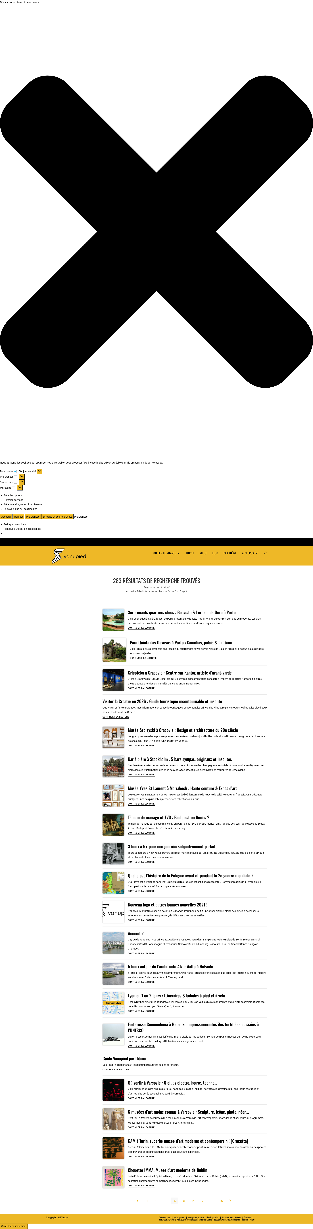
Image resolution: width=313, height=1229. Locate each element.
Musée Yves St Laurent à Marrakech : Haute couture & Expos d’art (182, 788)
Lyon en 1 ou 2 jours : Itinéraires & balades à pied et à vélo (176, 995)
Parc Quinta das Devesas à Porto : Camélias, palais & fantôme (181, 642)
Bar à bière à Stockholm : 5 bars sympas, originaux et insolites (180, 759)
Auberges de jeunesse (196, 1217)
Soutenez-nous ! (165, 1217)
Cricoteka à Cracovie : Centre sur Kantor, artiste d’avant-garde (180, 672)
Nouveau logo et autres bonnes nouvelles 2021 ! (167, 904)
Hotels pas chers (212, 1217)
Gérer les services (13, 499)
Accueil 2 (136, 933)
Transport (247, 1217)
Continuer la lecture (141, 628)
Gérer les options (13, 495)
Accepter (6, 516)
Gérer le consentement (13, 1226)
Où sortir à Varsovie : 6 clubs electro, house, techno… (172, 1082)
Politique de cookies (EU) (187, 1219)
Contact (238, 1217)
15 (221, 1201)
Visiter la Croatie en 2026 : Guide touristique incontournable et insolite (162, 701)
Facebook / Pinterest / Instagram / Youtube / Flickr (234, 1219)
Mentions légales (205, 1219)
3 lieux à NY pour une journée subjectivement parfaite (173, 846)
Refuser (18, 516)
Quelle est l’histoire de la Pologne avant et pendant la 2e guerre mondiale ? (191, 875)
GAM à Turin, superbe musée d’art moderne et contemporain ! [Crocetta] (188, 1141)
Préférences (32, 516)
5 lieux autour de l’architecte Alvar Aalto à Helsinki (170, 966)
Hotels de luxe (227, 1217)
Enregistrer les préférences (57, 516)
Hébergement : (179, 1217)
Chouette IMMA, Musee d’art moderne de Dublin (167, 1170)
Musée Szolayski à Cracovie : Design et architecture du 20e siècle (183, 730)
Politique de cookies (15, 524)
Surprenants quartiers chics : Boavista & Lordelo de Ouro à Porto (182, 612)
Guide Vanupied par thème (124, 1058)
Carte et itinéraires (166, 1219)
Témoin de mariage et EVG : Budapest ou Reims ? (168, 817)
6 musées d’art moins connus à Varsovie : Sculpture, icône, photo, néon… (188, 1111)
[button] (156, 232)
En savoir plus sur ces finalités (20, 508)
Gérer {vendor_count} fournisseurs (23, 504)
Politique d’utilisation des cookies (22, 528)
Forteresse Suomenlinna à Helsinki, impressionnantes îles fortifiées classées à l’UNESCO (193, 1027)
